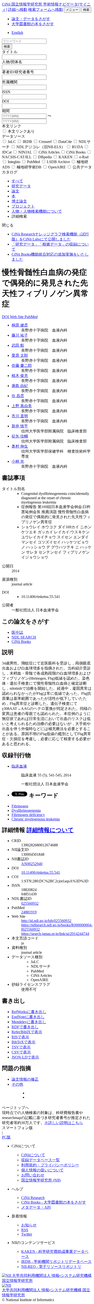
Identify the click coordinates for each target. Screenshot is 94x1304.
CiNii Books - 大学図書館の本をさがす (53, 1202)
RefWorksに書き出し (29, 1012)
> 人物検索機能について (41, 211)
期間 (6, 111)
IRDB (27, 142)
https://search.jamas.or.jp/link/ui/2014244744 (55, 934)
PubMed (33, 162)
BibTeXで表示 (23, 1042)
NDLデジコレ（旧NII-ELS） (40, 147)
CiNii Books (76, 152)
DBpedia (45, 157)
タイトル (9, 52)
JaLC (12, 142)
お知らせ (29, 1225)
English (17, 33)
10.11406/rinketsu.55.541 (40, 872)
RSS (24, 1230)
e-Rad (83, 157)
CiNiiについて (33, 1155)
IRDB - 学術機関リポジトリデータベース (56, 1262)
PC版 (6, 1137)
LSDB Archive (58, 162)
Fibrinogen (20, 806)
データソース (13, 136)
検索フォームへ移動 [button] (45, 9)
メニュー (72, 10)
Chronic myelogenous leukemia (36, 819)
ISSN (6, 92)
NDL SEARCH (24, 637)
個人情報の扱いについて (42, 1170)
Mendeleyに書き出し (29, 1022)
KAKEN (66, 157)
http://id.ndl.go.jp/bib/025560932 (46, 921)
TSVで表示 (21, 1047)
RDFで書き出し (25, 1027)
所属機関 (9, 82)
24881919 (29, 912)
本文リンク (11, 126)
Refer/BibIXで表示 (27, 1032)
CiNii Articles (49, 152)
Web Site (17, 317)
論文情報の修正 (25, 1079)
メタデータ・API (36, 1207)
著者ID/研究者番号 (18, 72)
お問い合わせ (32, 1175)
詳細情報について (50, 830)
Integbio (14, 162)
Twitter (26, 1234)
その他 (17, 1084)
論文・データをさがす (31, 19)
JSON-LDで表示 (25, 1057)
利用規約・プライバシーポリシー (50, 1165)
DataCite (65, 142)
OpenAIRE (57, 167)
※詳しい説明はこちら (63, 1123)
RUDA (77, 147)
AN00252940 (31, 864)
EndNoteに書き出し (28, 1017)
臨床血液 (19, 766)
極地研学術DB (29, 167)
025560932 (30, 903)
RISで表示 (20, 1037)
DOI (5, 101)
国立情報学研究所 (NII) (41, 1180)
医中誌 (17, 632)
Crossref (45, 142)
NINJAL (25, 152)
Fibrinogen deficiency (28, 815)
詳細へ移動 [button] (17, 9)
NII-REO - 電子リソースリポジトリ (51, 1267)
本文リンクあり (21, 131)
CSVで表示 (21, 1052)
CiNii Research (33, 1198)
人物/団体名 (12, 62)
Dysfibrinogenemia (26, 810)
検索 (86, 10)
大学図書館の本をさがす (33, 24)
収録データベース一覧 (40, 1160)
